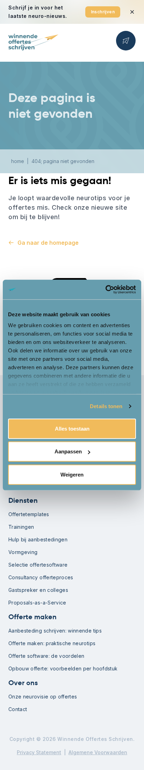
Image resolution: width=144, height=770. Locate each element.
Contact (17, 709)
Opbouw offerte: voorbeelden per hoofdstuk (62, 668)
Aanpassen (68, 451)
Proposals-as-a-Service (37, 603)
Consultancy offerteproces (40, 577)
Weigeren (72, 474)
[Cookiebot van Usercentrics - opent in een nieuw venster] (105, 289)
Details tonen (106, 406)
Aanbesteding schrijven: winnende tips (55, 631)
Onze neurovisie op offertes (42, 697)
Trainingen (21, 527)
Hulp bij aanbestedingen (37, 539)
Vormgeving (23, 552)
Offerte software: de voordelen (46, 656)
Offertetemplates (28, 514)
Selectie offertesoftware (37, 565)
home (17, 161)
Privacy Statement (39, 752)
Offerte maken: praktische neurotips (51, 643)
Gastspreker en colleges (38, 590)
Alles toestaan (72, 428)
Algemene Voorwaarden (98, 752)
